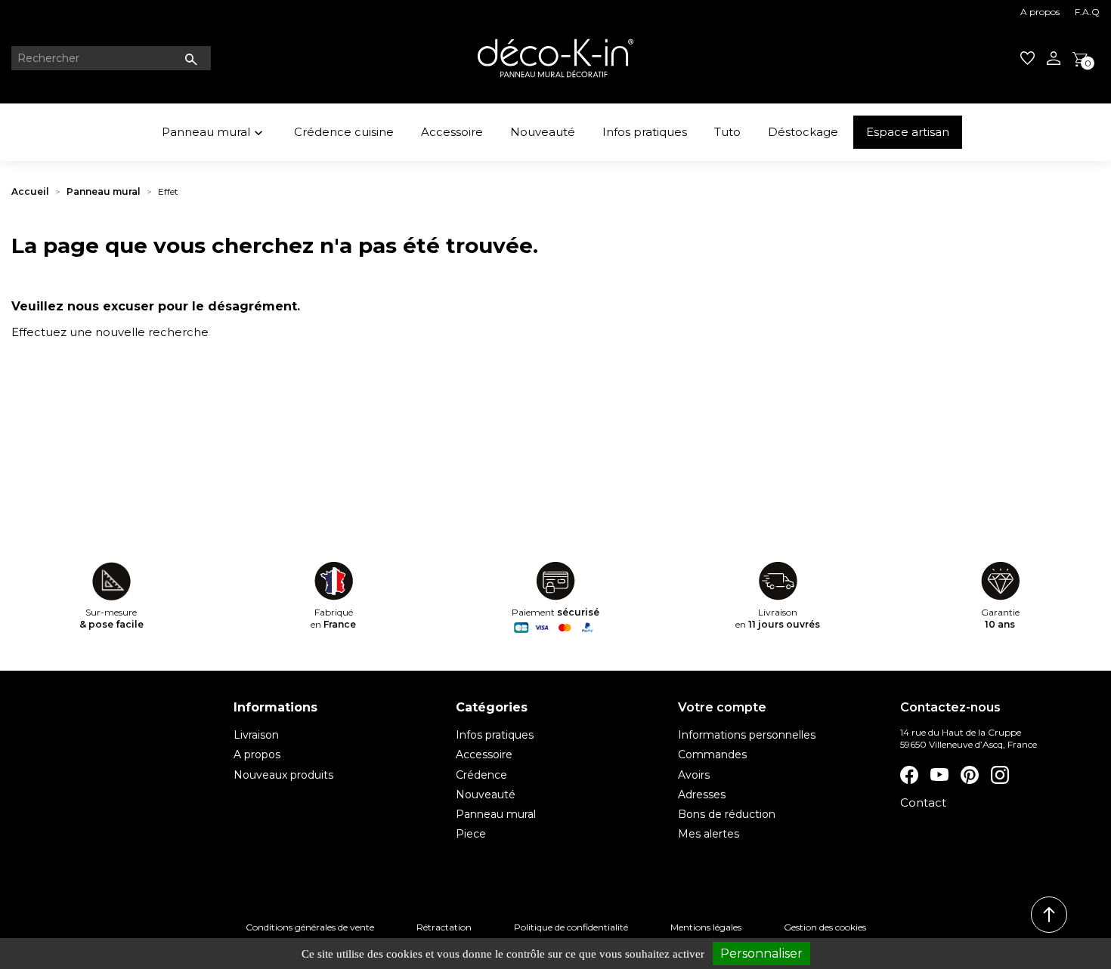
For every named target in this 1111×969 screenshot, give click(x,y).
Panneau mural (214, 132)
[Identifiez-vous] (1053, 58)
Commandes (712, 754)
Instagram (1000, 775)
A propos (1040, 11)
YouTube (939, 775)
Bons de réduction (726, 814)
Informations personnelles (746, 735)
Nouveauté (542, 132)
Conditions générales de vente (310, 927)
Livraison (256, 735)
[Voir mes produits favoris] (1027, 58)
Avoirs (694, 775)
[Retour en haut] (1049, 914)
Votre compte (722, 707)
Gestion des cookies (825, 927)
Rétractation (444, 927)
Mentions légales (705, 927)
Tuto (727, 132)
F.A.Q (1087, 11)
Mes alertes (708, 834)
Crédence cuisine (344, 132)
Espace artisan (907, 132)
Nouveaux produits (283, 775)
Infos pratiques (644, 132)
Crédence (481, 775)
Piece (471, 834)
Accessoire (452, 132)
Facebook (909, 775)
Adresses (702, 794)
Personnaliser (761, 953)
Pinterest (970, 775)
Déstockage (803, 132)
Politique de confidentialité (571, 927)
